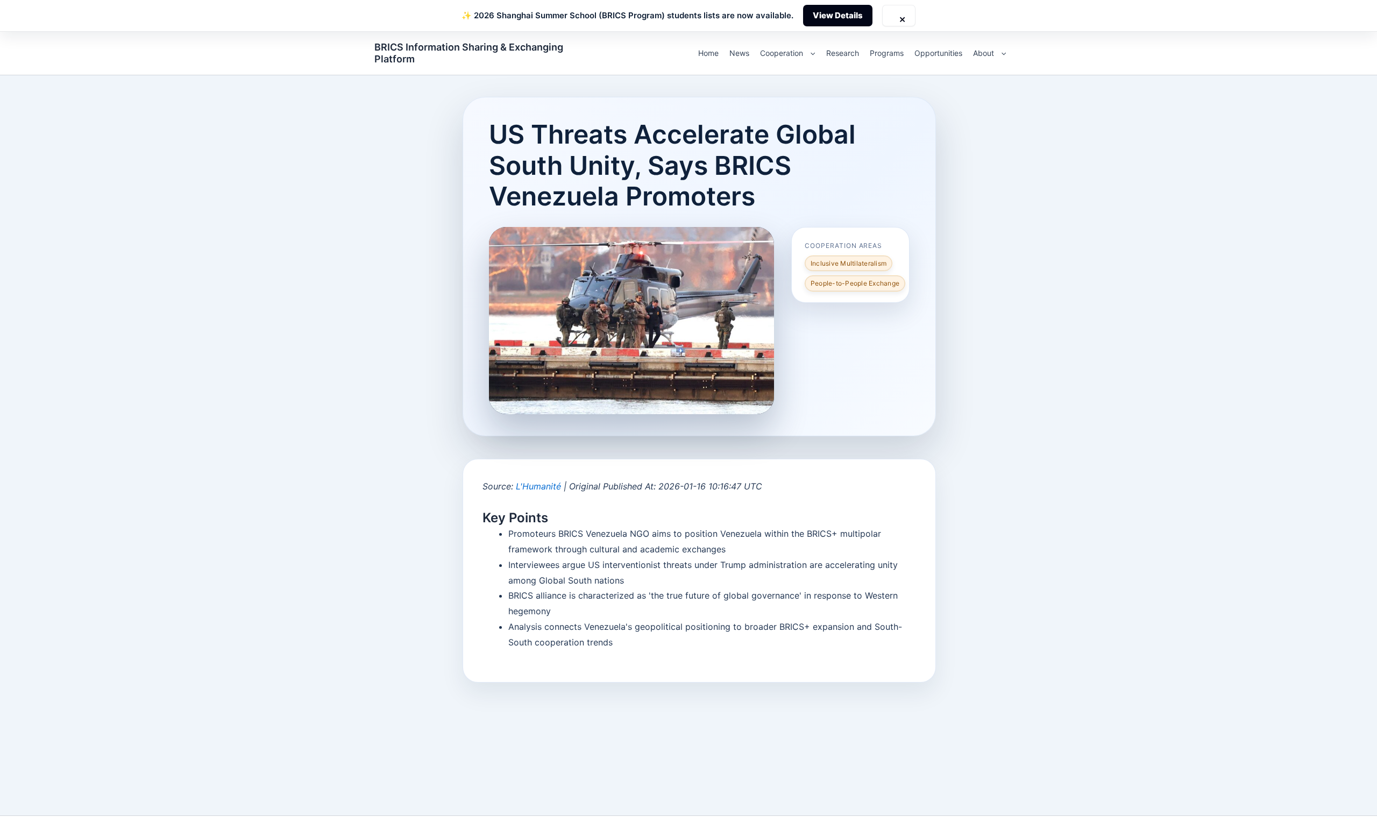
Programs (887, 53)
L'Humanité (538, 486)
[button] (810, 53)
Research (842, 53)
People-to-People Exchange (855, 283)
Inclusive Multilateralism (848, 263)
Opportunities (938, 53)
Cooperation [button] (781, 53)
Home (708, 53)
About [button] (983, 53)
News (739, 53)
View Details (838, 15)
